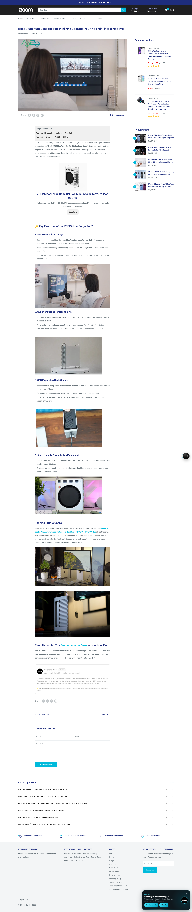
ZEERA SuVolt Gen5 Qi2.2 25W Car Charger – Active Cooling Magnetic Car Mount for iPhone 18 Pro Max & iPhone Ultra (159, 105)
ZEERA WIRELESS (153, 48)
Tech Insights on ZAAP (118, 886)
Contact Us (44, 19)
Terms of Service (115, 882)
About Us (72, 19)
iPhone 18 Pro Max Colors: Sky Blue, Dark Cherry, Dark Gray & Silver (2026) (161, 173)
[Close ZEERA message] (187, 893)
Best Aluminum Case (74, 645)
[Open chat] (186, 456)
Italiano (59, 133)
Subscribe (150, 870)
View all (171, 783)
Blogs (111, 861)
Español (68, 133)
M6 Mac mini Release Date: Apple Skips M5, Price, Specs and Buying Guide (160, 161)
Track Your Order (59, 19)
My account (151, 11)
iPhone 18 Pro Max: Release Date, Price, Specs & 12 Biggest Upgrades (161, 136)
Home (20, 19)
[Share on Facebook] (29, 115)
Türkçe (49, 137)
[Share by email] (42, 115)
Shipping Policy (115, 879)
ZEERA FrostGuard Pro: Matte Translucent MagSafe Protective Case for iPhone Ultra (159, 81)
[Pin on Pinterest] (33, 115)
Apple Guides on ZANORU (119, 889)
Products (30, 19)
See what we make (151, 905)
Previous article (43, 714)
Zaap (100, 19)
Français (49, 133)
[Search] (123, 10)
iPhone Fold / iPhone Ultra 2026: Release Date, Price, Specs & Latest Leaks (160, 148)
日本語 (57, 137)
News (82, 19)
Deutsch (39, 137)
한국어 (66, 137)
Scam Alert (113, 868)
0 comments (119, 115)
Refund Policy (114, 875)
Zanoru (91, 19)
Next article (103, 714)
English (39, 133)
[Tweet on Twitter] (37, 115)
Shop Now (73, 212)
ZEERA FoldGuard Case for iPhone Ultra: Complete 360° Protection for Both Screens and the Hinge (159, 55)
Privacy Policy (114, 871)
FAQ (110, 853)
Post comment (46, 765)
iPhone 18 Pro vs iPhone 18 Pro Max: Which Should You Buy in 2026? (161, 185)
